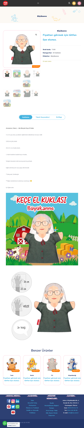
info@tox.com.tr (73, 413)
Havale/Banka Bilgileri (52, 405)
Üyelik (52, 403)
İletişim (51, 408)
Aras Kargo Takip (51, 410)
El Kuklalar (57, 53)
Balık (32, 375)
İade (32, 400)
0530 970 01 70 (72, 408)
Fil (52, 375)
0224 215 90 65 (72, 410)
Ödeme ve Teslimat (32, 408)
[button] (36, 35)
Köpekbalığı (72, 375)
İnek (11, 375)
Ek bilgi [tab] (59, 117)
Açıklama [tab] (25, 117)
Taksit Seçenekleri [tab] (43, 117)
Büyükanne (55, 56)
